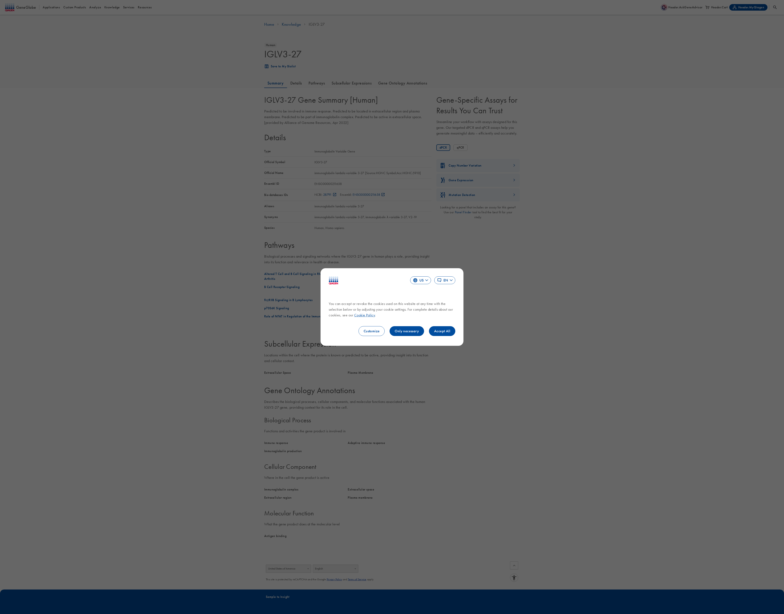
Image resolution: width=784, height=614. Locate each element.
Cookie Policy (364, 315)
